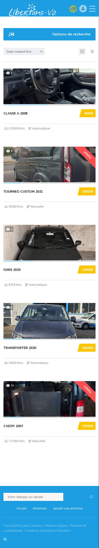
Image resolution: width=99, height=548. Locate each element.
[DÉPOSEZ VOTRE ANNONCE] (73, 9)
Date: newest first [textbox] (19, 51)
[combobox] (24, 51)
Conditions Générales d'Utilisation (47, 531)
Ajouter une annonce (68, 508)
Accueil (21, 508)
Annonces (40, 508)
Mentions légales (56, 526)
